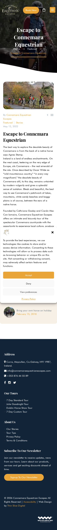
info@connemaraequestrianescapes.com (29, 370)
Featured (7, 122)
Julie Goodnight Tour (17, 404)
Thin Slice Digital (16, 505)
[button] (52, 232)
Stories (19, 122)
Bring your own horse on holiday (34, 310)
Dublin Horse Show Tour (19, 407)
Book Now (31, 10)
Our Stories (12, 429)
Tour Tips (11, 432)
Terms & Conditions (16, 440)
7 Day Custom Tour (16, 411)
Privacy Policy (29, 298)
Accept (28, 275)
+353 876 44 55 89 (17, 375)
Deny (28, 283)
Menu (52, 10)
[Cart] (44, 10)
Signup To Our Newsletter (24, 477)
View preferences (28, 292)
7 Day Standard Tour (17, 400)
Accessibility (29, 501)
